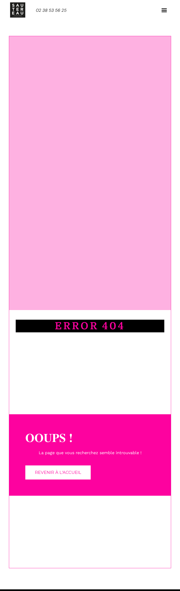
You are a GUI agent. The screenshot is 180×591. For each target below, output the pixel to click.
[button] (164, 10)
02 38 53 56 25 (51, 10)
